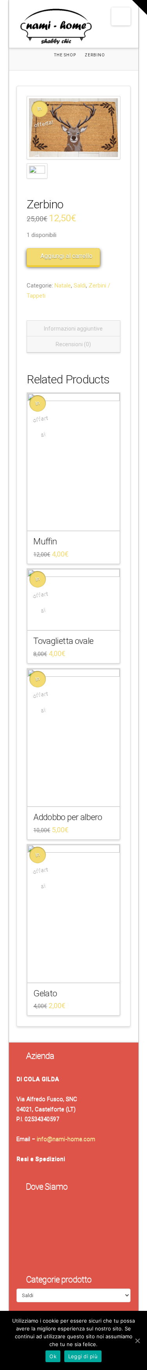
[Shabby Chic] (55, 28)
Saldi (80, 285)
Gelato (45, 993)
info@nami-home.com (66, 1138)
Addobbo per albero (67, 817)
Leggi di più (83, 1356)
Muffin (45, 541)
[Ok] (137, 1341)
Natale (62, 285)
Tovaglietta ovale (63, 641)
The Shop (65, 55)
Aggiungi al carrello (66, 256)
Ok (52, 1356)
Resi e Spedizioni (40, 1158)
